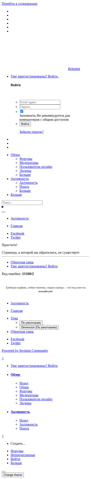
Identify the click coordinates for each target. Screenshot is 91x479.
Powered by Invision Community (25, 350)
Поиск (24, 187)
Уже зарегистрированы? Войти (35, 76)
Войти (25, 124)
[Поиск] (3, 212)
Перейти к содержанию (19, 4)
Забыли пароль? (31, 132)
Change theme (13, 475)
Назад (23, 383)
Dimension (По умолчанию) (39, 327)
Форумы (25, 159)
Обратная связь (22, 262)
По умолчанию (31, 322)
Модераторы (28, 163)
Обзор (15, 155)
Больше (25, 175)
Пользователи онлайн (35, 167)
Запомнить (27, 115)
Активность (20, 179)
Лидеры (25, 171)
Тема (14, 318)
